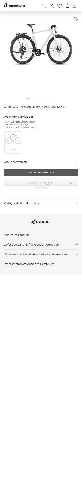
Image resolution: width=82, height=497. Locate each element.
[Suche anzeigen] (44, 6)
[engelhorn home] (14, 5)
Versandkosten (28, 122)
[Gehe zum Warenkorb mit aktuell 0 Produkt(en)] (67, 6)
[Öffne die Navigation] (74, 6)
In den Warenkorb (41, 172)
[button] (51, 6)
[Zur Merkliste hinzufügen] (75, 20)
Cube (7, 107)
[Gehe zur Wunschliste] (59, 6)
